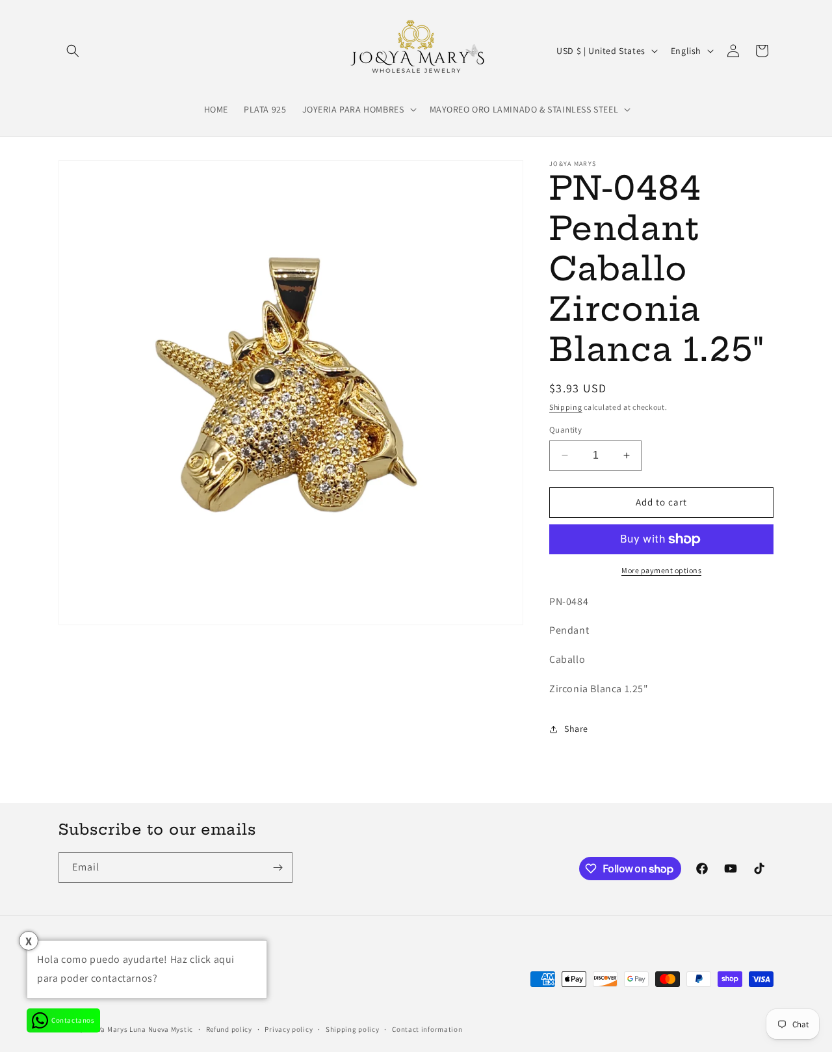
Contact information (427, 1029)
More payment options (661, 570)
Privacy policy (289, 1029)
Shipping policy (353, 1029)
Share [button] (576, 729)
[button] (72, 50)
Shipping (565, 407)
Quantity (565, 429)
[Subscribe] (277, 867)
